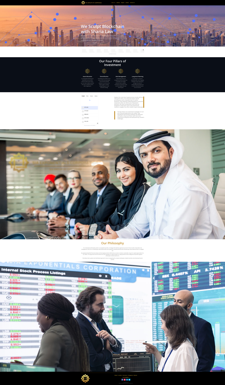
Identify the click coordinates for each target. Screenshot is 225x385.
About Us (113, 2)
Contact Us (132, 2)
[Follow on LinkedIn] (127, 380)
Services (118, 2)
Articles (127, 2)
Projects (122, 2)
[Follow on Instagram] (125, 380)
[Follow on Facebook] (122, 380)
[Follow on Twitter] (129, 380)
